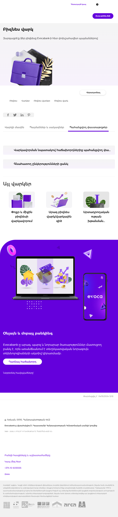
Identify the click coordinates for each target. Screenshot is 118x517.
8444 (7, 474)
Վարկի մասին (14, 127)
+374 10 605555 (13, 467)
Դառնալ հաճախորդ (22, 361)
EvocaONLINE (103, 16)
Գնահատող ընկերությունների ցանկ (41, 164)
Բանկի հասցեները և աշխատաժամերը (27, 455)
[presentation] (4, 202)
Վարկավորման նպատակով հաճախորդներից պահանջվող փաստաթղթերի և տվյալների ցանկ (64, 150)
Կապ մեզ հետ (13, 461)
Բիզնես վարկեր (42, 101)
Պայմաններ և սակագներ (47, 127)
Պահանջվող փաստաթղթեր (88, 127)
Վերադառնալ (93, 92)
